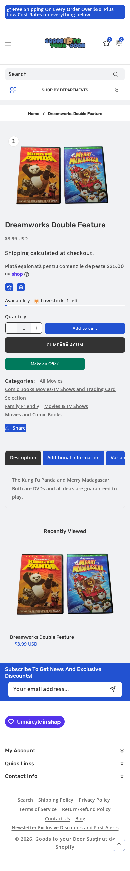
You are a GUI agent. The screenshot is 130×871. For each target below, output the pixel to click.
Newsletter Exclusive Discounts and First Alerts (65, 827)
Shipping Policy (55, 800)
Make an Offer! (45, 365)
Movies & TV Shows (66, 406)
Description (23, 457)
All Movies (51, 381)
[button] (12, 42)
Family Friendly (22, 406)
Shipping (17, 253)
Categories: (20, 381)
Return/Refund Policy (86, 809)
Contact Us (57, 818)
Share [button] (19, 428)
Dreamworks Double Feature (42, 637)
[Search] (115, 74)
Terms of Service (38, 809)
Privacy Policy (94, 800)
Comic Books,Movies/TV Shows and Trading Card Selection (60, 393)
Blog (80, 818)
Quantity (15, 316)
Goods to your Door (60, 839)
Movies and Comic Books (33, 414)
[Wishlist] (9, 287)
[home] (65, 863)
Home (33, 113)
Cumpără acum (65, 345)
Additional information (73, 457)
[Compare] (21, 287)
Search (25, 800)
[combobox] (65, 74)
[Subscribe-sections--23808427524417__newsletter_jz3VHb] (112, 689)
